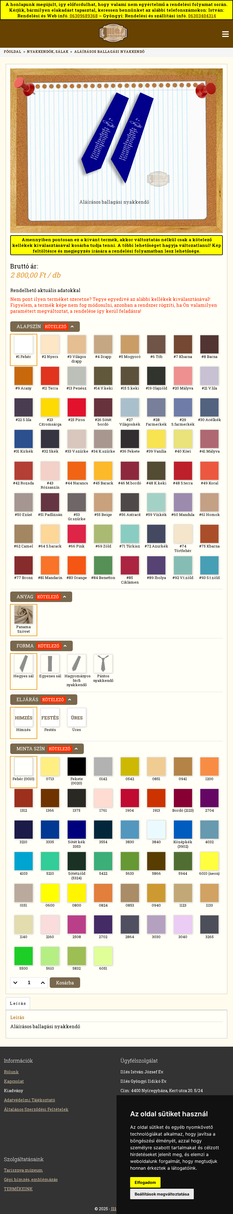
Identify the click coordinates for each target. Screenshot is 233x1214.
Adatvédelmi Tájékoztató (29, 1100)
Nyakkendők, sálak (48, 51)
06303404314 (202, 15)
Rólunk (11, 1072)
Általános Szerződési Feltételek (36, 1109)
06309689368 (84, 15)
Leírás (18, 1003)
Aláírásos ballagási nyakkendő (109, 51)
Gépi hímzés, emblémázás (31, 1179)
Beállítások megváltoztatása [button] (162, 1194)
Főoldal (12, 51)
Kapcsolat (14, 1081)
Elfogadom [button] (145, 1182)
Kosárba (65, 983)
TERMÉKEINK (18, 1189)
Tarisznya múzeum (23, 1170)
